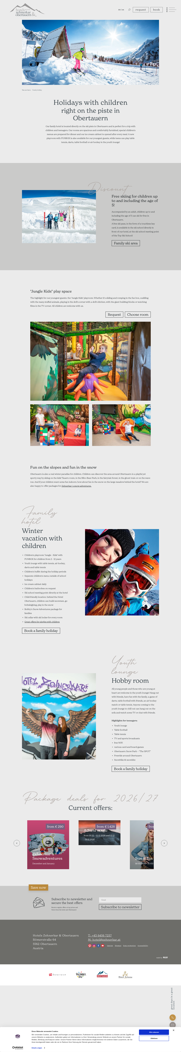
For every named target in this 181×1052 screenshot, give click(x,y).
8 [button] (102, 80)
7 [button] (99, 80)
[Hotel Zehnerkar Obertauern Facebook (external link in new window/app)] (98, 945)
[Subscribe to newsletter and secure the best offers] (148, 897)
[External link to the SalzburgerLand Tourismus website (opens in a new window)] (81, 974)
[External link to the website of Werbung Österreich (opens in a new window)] (57, 975)
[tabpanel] (59, 216)
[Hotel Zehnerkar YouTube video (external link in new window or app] (102, 945)
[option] (90, 52)
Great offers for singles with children (42, 622)
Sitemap (118, 945)
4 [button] (88, 80)
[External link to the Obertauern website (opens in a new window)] (102, 975)
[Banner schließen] (173, 1030)
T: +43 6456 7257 (100, 935)
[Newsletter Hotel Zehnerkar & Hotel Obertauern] (39, 907)
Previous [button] (33, 64)
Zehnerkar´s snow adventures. (76, 486)
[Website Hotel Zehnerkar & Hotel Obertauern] (27, 9)
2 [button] (82, 80)
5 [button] (92, 80)
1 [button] (78, 80)
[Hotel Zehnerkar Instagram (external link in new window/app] (94, 945)
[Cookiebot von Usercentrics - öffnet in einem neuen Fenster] (18, 1047)
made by (159, 957)
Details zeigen (37, 1048)
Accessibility (143, 945)
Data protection (129, 945)
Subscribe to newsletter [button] (120, 907)
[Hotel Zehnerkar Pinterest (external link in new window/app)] (90, 945)
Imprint (110, 945)
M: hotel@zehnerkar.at (104, 939)
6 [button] (95, 80)
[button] (129, 10)
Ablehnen (154, 1038)
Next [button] (33, 74)
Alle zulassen (154, 1032)
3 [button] (85, 80)
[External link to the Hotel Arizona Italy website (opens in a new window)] (125, 975)
